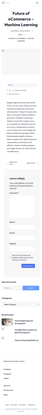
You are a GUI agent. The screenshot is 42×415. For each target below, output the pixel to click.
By (10, 90)
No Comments (14, 94)
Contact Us (31, 405)
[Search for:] (14, 288)
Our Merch (22, 405)
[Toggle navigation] (37, 3)
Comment (14, 193)
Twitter (6, 378)
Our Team (14, 405)
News (10, 85)
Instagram (7, 374)
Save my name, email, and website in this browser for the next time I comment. (22, 257)
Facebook (7, 369)
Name (13, 222)
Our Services (8, 390)
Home (7, 405)
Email (12, 233)
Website (13, 244)
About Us (7, 386)
